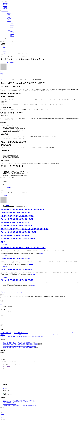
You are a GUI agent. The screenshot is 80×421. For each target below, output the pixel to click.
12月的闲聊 (7, 187)
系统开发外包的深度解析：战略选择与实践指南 (16, 226)
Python (8, 30)
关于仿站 (5, 6)
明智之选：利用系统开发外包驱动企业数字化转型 (17, 219)
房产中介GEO (16, 335)
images (4, 48)
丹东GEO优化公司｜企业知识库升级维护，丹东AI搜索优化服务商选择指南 (19, 405)
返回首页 (9, 13)
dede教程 (12, 27)
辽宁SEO (32, 336)
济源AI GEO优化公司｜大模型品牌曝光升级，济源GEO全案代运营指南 (19, 400)
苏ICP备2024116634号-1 (5, 366)
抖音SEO (9, 19)
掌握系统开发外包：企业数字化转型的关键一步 (16, 235)
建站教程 (4, 53)
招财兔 (8, 14)
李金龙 (7, 205)
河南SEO (59, 335)
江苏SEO (47, 335)
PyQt (11, 35)
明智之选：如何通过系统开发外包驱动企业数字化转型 (18, 232)
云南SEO (36, 333)
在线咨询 (2, 417)
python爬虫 (12, 36)
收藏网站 (5, 7)
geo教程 (4, 49)
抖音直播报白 (34, 335)
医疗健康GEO (51, 333)
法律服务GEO (64, 335)
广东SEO (2, 335)
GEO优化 (9, 16)
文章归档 (5, 8)
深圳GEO (72, 335)
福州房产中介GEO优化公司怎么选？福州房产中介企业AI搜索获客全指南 (19, 347)
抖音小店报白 (25, 335)
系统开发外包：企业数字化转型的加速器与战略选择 (17, 238)
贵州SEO (28, 336)
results (4, 47)
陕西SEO (36, 336)
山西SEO (73, 333)
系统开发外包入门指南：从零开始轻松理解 (14, 222)
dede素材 (12, 25)
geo (3, 46)
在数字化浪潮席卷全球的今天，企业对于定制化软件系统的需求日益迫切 (24, 229)
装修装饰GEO (24, 336)
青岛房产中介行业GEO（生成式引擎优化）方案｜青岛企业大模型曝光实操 (19, 346)
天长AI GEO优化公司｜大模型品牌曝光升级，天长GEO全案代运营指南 (19, 401)
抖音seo (21, 335)
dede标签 (12, 28)
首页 (1, 53)
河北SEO (54, 335)
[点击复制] (1, 303)
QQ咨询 (2, 414)
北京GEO (47, 333)
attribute (4, 51)
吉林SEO (56, 333)
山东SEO (68, 333)
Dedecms (9, 21)
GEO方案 (31, 333)
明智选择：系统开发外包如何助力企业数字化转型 (17, 216)
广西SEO (11, 335)
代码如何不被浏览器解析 (8, 402)
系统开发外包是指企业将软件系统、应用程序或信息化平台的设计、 (23, 209)
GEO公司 (24, 333)
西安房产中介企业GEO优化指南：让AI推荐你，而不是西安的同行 (17, 342)
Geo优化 (17, 333)
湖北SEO (76, 335)
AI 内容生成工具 (5, 333)
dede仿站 (12, 22)
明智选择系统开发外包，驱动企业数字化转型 (15, 212)
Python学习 (12, 31)
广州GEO (8, 335)
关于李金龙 (5, 3)
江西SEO (50, 335)
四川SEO (60, 333)
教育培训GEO (40, 335)
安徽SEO (64, 333)
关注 (1, 73)
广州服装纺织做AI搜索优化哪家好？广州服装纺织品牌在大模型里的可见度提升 (20, 344)
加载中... (3, 242)
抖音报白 (30, 335)
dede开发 (12, 26)
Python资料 (12, 32)
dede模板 (12, 23)
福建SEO (14, 336)
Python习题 (12, 34)
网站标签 (5, 4)
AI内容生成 (9, 17)
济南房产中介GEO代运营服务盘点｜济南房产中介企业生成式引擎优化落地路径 (20, 343)
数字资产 (9, 18)
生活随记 (9, 336)
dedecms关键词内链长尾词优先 (9, 404)
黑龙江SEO (40, 336)
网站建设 (8, 53)
